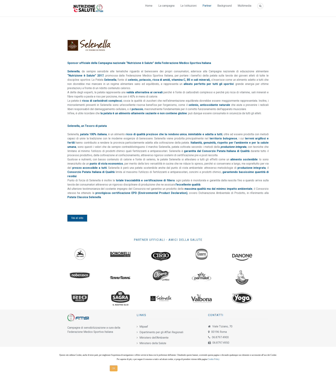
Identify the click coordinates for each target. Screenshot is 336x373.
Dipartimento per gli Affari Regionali (161, 332)
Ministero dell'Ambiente (154, 337)
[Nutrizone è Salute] (88, 8)
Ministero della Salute (152, 343)
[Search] (260, 6)
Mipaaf (143, 326)
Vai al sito (77, 218)
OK (113, 368)
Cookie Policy (213, 359)
